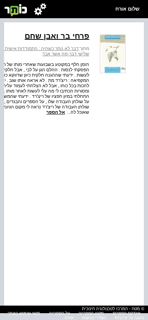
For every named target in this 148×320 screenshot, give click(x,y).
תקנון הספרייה (91, 313)
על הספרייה (59, 313)
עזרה (69, 317)
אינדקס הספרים (126, 313)
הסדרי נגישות (94, 317)
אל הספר (55, 112)
